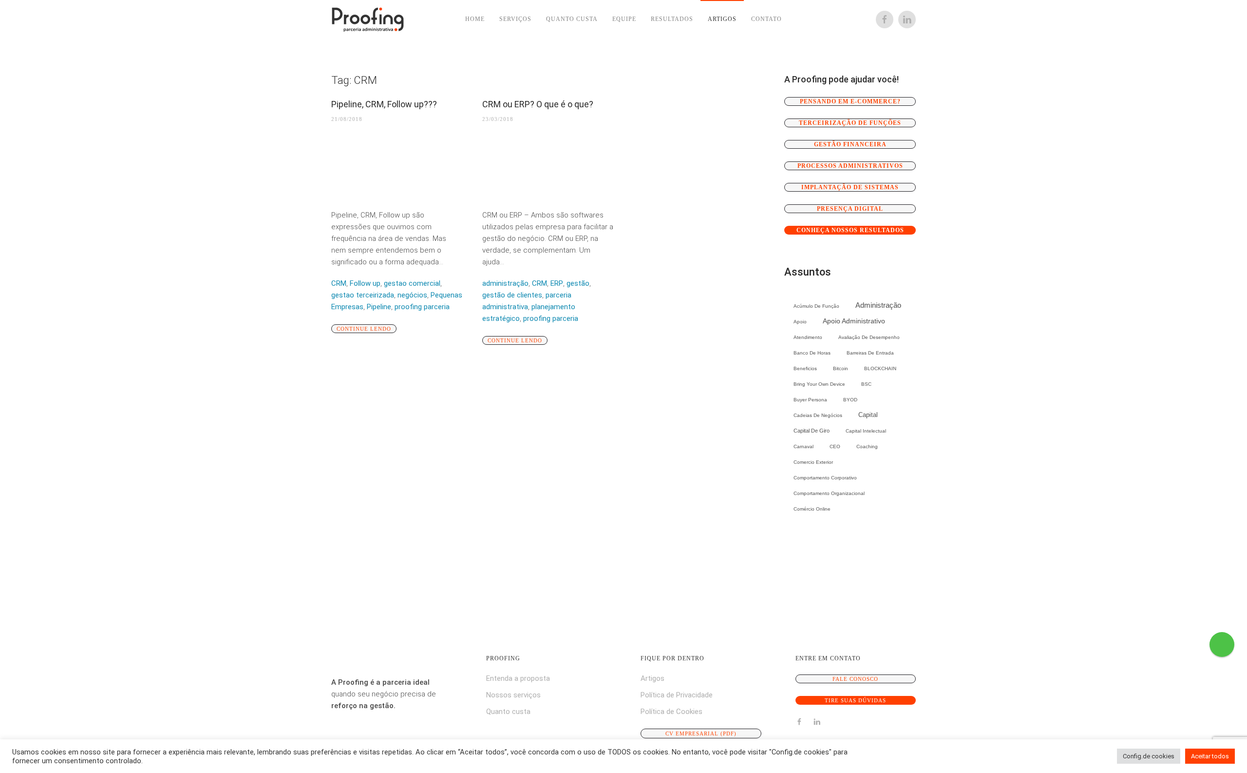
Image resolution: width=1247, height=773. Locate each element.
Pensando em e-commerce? (850, 101)
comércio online (812, 509)
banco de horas (812, 353)
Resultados (672, 19)
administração (505, 283)
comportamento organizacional (829, 493)
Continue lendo (364, 329)
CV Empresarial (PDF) (701, 733)
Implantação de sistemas (850, 187)
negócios (412, 295)
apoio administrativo (854, 321)
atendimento (808, 337)
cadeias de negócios (818, 415)
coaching (867, 446)
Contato (766, 19)
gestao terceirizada (362, 295)
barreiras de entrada (870, 353)
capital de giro (812, 431)
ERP (556, 283)
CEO (835, 446)
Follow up (365, 283)
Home (475, 19)
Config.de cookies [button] (1148, 756)
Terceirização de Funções (850, 122)
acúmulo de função (816, 306)
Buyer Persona (810, 399)
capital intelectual (866, 431)
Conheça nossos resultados (850, 230)
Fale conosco (855, 679)
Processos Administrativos (850, 165)
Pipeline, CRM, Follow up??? (384, 104)
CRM (338, 283)
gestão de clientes (512, 295)
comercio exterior (813, 462)
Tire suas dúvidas (855, 700)
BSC (866, 384)
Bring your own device (819, 384)
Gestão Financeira (850, 144)
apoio (800, 321)
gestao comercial (412, 283)
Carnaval (803, 446)
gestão (578, 283)
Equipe (624, 19)
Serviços (515, 19)
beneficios (805, 368)
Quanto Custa (572, 19)
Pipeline (379, 306)
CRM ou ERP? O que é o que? (537, 104)
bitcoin (840, 368)
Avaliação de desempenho (869, 337)
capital (868, 414)
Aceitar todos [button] (1210, 756)
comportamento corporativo (825, 477)
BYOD (850, 399)
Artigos (722, 19)
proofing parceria (422, 306)
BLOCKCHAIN (880, 368)
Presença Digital (850, 208)
